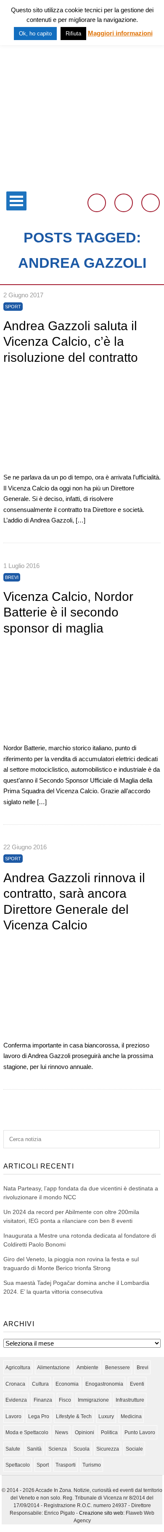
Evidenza (16, 1400)
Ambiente (87, 1367)
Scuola (82, 1449)
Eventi (137, 1384)
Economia (67, 1384)
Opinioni (84, 1432)
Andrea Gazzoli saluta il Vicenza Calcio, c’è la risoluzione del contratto (70, 341)
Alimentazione (53, 1367)
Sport (13, 306)
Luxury (106, 1416)
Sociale (134, 1449)
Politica (109, 1432)
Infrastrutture (130, 1400)
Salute (12, 1449)
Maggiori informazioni (120, 33)
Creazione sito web (101, 1513)
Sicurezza (107, 1449)
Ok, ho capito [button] (35, 33)
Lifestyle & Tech (74, 1416)
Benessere (117, 1367)
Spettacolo (17, 1465)
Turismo (91, 1465)
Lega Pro (38, 1416)
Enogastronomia (104, 1384)
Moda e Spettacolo (26, 1432)
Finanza (43, 1400)
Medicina (131, 1416)
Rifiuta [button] (73, 33)
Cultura (40, 1384)
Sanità (34, 1449)
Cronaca (15, 1384)
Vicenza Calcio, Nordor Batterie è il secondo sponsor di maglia (68, 612)
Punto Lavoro (139, 1432)
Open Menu (16, 200)
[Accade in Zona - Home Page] (82, 182)
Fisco (65, 1400)
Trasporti (66, 1465)
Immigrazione (93, 1400)
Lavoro (13, 1416)
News (61, 1432)
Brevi (12, 577)
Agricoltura (17, 1367)
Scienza (57, 1449)
